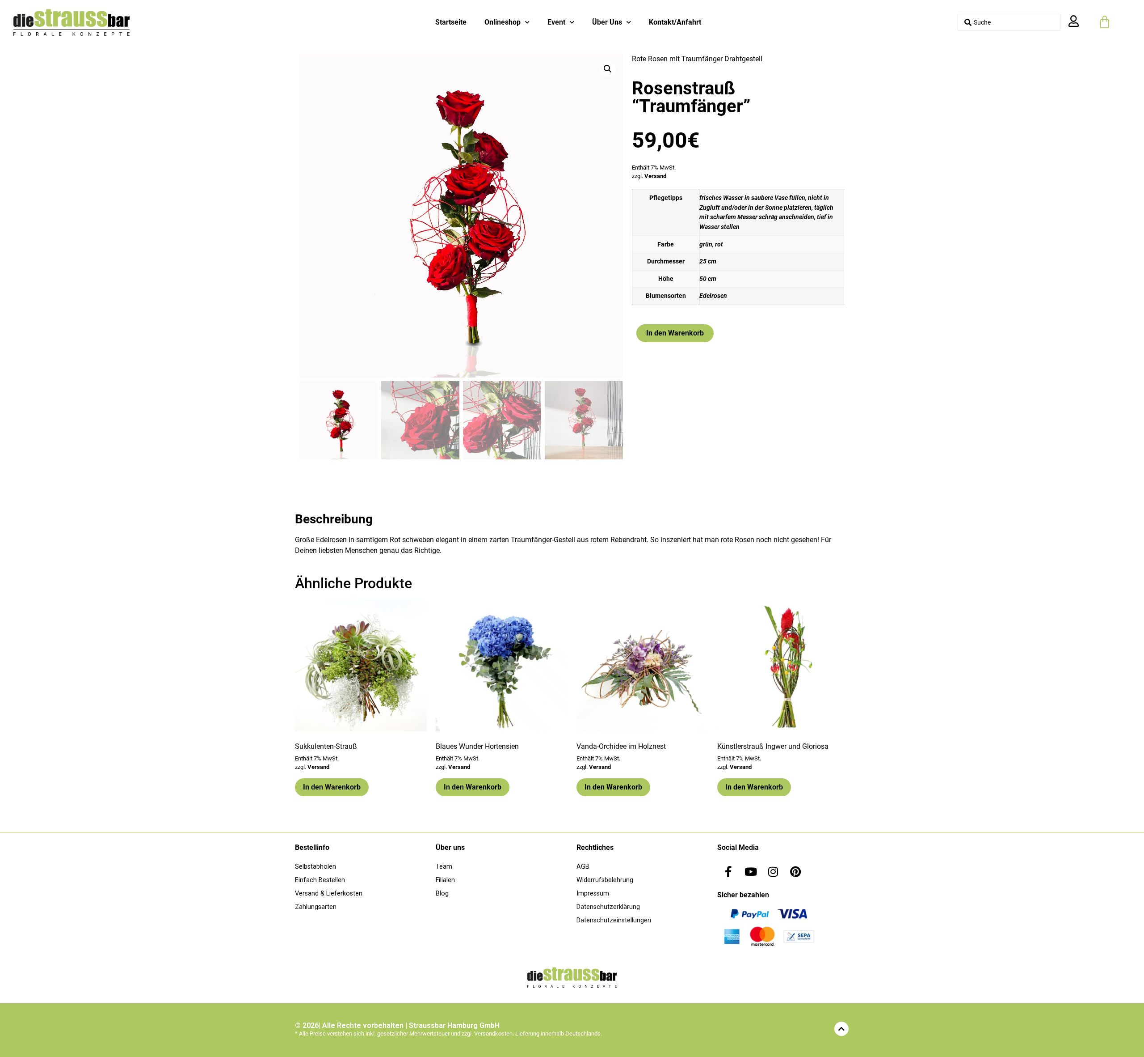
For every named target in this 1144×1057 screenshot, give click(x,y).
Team (444, 866)
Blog (442, 893)
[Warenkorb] (1105, 22)
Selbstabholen (315, 866)
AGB (582, 866)
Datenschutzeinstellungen (613, 920)
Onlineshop (502, 22)
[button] (608, 69)
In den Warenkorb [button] (332, 787)
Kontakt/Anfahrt (675, 22)
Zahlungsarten (315, 907)
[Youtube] (751, 871)
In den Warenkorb (675, 333)
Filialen (445, 880)
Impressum (592, 893)
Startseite (451, 22)
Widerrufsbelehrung (604, 880)
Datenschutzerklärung (608, 907)
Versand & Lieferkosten (328, 893)
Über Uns (607, 22)
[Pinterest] (795, 871)
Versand (655, 176)
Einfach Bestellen (320, 880)
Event (556, 22)
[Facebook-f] (728, 871)
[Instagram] (773, 871)
